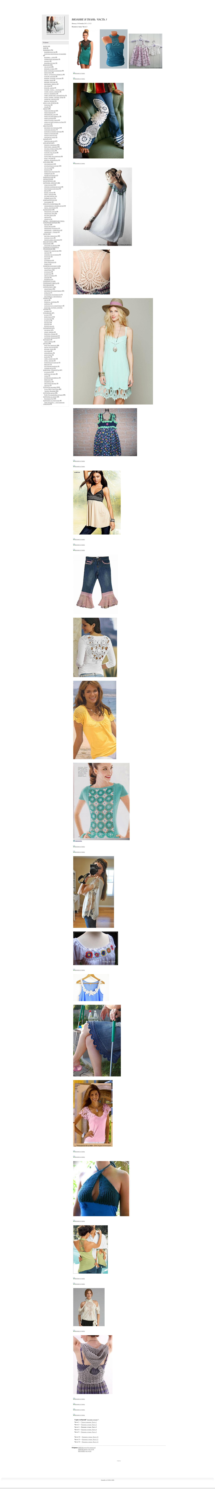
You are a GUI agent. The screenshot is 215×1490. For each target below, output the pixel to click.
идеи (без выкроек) (50, 345)
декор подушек (49, 118)
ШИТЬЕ (45, 343)
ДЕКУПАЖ (46, 126)
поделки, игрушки (49, 76)
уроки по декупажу (50, 133)
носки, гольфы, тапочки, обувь (53, 97)
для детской (48, 168)
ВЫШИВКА (46, 50)
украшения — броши (51, 232)
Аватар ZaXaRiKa (55, 24)
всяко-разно (48, 317)
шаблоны (47, 304)
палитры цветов (49, 141)
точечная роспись (50, 130)
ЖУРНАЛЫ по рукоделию (51, 400)
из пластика (48, 319)
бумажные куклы (49, 151)
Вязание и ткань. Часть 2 (89, 1424)
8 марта (46, 264)
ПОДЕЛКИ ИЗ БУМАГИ (50, 266)
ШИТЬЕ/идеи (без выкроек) (87, 1447)
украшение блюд (49, 213)
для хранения (48, 164)
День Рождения (49, 262)
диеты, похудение (50, 208)
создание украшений (51, 338)
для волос (47, 330)
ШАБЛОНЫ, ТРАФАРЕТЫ (51, 370)
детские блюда (49, 215)
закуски (46, 217)
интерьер (47, 124)
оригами (46, 277)
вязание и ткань (49, 69)
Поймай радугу (49, 198)
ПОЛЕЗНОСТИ (48, 281)
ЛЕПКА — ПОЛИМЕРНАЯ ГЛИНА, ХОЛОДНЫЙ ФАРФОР (54, 222)
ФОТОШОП (46, 340)
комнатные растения (51, 171)
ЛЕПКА (45, 234)
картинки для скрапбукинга (52, 291)
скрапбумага (48, 289)
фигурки (46, 224)
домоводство (48, 173)
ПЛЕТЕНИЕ (47, 243)
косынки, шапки (49, 88)
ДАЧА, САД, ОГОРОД (49, 103)
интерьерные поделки (51, 166)
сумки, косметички (50, 359)
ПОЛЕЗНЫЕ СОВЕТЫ (50, 283)
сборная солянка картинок (52, 187)
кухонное (47, 170)
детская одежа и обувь (51, 149)
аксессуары (48, 72)
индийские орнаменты (51, 378)
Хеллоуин (47, 256)
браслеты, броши (49, 334)
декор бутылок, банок (51, 120)
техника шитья (49, 368)
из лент (46, 315)
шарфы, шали (48, 80)
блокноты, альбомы (50, 302)
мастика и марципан (50, 236)
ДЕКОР (45, 109)
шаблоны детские (50, 374)
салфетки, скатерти (50, 99)
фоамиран (47, 279)
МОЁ (44, 48)
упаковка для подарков (51, 255)
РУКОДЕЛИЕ (47, 313)
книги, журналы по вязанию (53, 71)
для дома (47, 86)
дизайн (46, 107)
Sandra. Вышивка (50, 391)
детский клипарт (49, 196)
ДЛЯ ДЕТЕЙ (47, 143)
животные (47, 380)
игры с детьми (48, 158)
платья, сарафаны (50, 93)
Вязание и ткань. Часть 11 (90, 1439)
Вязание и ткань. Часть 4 (89, 1429)
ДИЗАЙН (46, 139)
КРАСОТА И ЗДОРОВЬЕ (50, 204)
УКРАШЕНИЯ (47, 328)
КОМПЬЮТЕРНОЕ (49, 200)
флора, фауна (48, 192)
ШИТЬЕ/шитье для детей (86, 1449)
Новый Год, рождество (51, 251)
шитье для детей (49, 347)
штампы (46, 311)
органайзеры (48, 353)
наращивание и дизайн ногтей (54, 206)
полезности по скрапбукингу (53, 306)
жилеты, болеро (49, 101)
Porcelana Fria (48, 399)
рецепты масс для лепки (52, 240)
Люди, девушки (49, 194)
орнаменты (48, 381)
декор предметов (49, 111)
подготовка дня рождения (52, 156)
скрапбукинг (48, 270)
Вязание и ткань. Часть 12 (90, 1442)
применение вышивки (51, 59)
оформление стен (50, 114)
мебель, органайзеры (51, 160)
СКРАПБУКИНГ (48, 287)
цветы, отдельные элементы (53, 74)
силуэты (46, 385)
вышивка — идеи (49, 57)
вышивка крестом (49, 52)
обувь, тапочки (49, 360)
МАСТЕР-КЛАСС (48, 242)
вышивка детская (49, 63)
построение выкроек (50, 366)
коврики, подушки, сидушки (52, 78)
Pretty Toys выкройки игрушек (53, 395)
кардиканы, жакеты (50, 84)
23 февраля (48, 260)
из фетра (47, 321)
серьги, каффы (49, 332)
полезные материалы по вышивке (55, 54)
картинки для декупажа (51, 128)
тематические (48, 185)
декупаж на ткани (49, 137)
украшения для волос (51, 228)
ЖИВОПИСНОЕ (48, 177)
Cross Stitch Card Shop (51, 389)
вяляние (47, 324)
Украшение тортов (50, 211)
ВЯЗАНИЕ (46, 65)
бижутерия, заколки (50, 147)
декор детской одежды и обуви (54, 122)
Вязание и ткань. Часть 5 (89, 1432)
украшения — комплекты (52, 230)
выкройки (47, 357)
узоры (46, 376)
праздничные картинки (51, 189)
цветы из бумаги (49, 275)
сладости (47, 219)
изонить (46, 61)
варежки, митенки (49, 82)
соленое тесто (49, 238)
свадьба (46, 253)
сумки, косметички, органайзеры (54, 95)
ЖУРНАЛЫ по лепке (49, 397)
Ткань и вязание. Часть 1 (89, 1422)
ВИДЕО (45, 46)
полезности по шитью (51, 362)
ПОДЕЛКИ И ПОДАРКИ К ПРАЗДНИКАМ (51, 248)
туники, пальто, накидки (51, 92)
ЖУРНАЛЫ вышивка (49, 387)
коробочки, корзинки (50, 268)
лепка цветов (48, 226)
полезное (47, 105)
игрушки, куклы (49, 349)
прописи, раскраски (50, 145)
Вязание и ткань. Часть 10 (90, 1437)
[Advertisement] (107, 7)
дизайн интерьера (50, 175)
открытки (47, 293)
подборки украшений (51, 336)
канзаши (47, 322)
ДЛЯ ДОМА (46, 162)
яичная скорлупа (49, 135)
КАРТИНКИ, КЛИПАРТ (50, 183)
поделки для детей (50, 152)
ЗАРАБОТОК (47, 179)
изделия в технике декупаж (53, 131)
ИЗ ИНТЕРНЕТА (48, 181)
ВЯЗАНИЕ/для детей (84, 1451)
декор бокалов (48, 112)
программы (47, 202)
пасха (46, 258)
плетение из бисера (50, 245)
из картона (47, 274)
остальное (47, 154)
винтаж (46, 190)
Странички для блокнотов (52, 295)
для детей (47, 67)
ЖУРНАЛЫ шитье (49, 393)
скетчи (46, 300)
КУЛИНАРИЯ (47, 210)
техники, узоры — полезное (53, 90)
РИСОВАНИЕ (47, 285)
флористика (48, 326)
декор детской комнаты (51, 116)
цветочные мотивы (50, 383)
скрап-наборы (48, 341)
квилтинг (47, 364)
